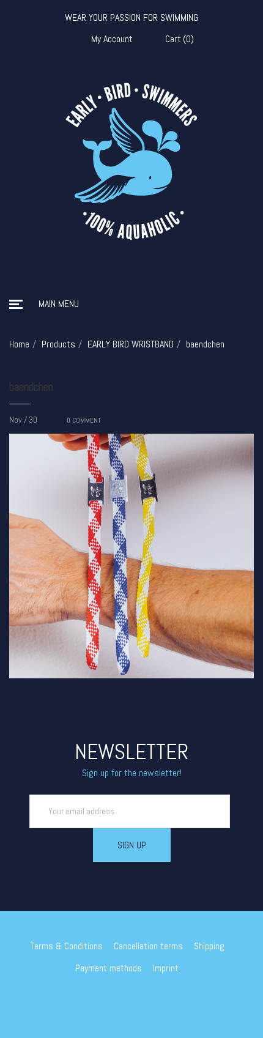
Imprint (166, 968)
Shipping (209, 946)
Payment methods (108, 968)
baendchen (31, 387)
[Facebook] (123, 1001)
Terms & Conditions (66, 946)
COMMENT (84, 420)
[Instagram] (140, 1001)
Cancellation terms (148, 946)
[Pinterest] (158, 1001)
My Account (112, 39)
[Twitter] (105, 1001)
